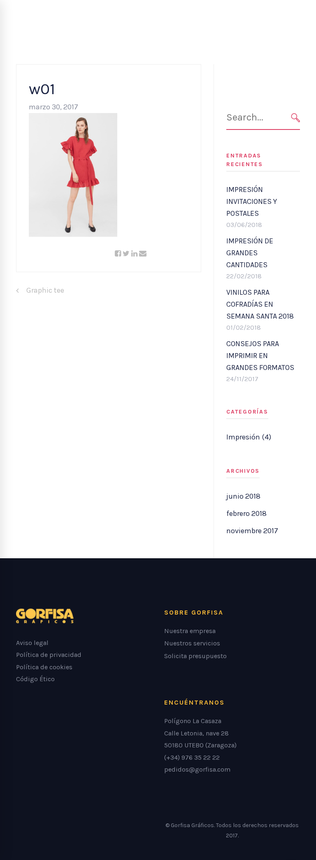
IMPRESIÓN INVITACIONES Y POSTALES (251, 201)
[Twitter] (126, 254)
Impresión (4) (248, 437)
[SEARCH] (295, 117)
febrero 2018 (246, 513)
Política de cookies (44, 667)
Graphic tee (45, 290)
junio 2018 (243, 496)
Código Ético (35, 679)
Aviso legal (32, 643)
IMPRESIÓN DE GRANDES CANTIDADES (249, 252)
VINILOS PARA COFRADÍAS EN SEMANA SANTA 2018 (260, 304)
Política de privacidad (48, 655)
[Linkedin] (134, 254)
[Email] (142, 254)
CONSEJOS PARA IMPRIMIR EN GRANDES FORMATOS (260, 355)
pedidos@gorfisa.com (197, 769)
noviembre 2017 (252, 530)
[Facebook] (118, 254)
